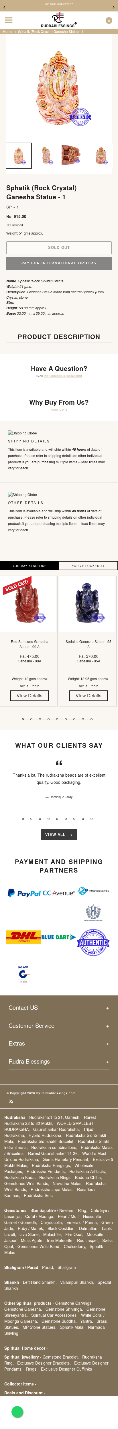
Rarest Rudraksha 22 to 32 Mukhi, (50, 1120)
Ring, (82, 1210)
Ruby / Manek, (31, 1228)
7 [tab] (74, 719)
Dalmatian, (89, 1228)
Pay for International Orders (59, 263)
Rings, (32, 1369)
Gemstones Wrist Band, (38, 1246)
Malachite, (52, 1234)
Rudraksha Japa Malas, (52, 1189)
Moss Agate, (32, 1240)
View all (56, 834)
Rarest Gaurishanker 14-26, (53, 1153)
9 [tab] (92, 719)
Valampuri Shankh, (77, 1282)
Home (7, 31)
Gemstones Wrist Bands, (26, 1183)
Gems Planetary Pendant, (66, 1159)
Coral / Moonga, (39, 1216)
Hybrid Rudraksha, (45, 1135)
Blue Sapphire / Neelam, (52, 1210)
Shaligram (67, 1267)
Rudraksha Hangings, (51, 1165)
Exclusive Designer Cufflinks (66, 1369)
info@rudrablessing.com (63, 375)
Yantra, (86, 1321)
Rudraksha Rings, (55, 1177)
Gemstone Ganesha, (23, 1309)
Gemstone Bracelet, (61, 1357)
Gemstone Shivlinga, (64, 1309)
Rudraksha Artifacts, (87, 1171)
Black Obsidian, (62, 1228)
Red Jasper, (88, 1240)
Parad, (48, 1267)
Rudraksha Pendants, (46, 1171)
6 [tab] (66, 719)
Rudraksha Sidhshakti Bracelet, (46, 1141)
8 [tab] (83, 719)
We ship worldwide (59, 4)
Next (113, 7)
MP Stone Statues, (39, 1327)
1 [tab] (23, 719)
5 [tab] (57, 719)
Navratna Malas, (67, 1183)
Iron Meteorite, (60, 1240)
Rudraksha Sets (38, 1195)
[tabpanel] (29, 645)
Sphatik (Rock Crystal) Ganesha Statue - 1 (51, 31)
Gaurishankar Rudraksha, (56, 1129)
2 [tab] (31, 719)
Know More (59, 409)
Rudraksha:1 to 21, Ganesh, (54, 1117)
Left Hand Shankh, (40, 1282)
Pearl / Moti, (69, 1216)
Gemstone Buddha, (59, 1321)
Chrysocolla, (52, 1222)
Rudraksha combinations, (54, 1147)
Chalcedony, (75, 1246)
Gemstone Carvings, (74, 1303)
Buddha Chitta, (88, 1177)
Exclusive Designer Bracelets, (44, 1363)
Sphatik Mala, (72, 1327)
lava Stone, (29, 1234)
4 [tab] (49, 719)
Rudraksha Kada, (20, 1177)
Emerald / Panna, (82, 1222)
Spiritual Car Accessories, (54, 1315)
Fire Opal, (74, 1234)
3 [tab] (40, 719)
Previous (4, 7)
